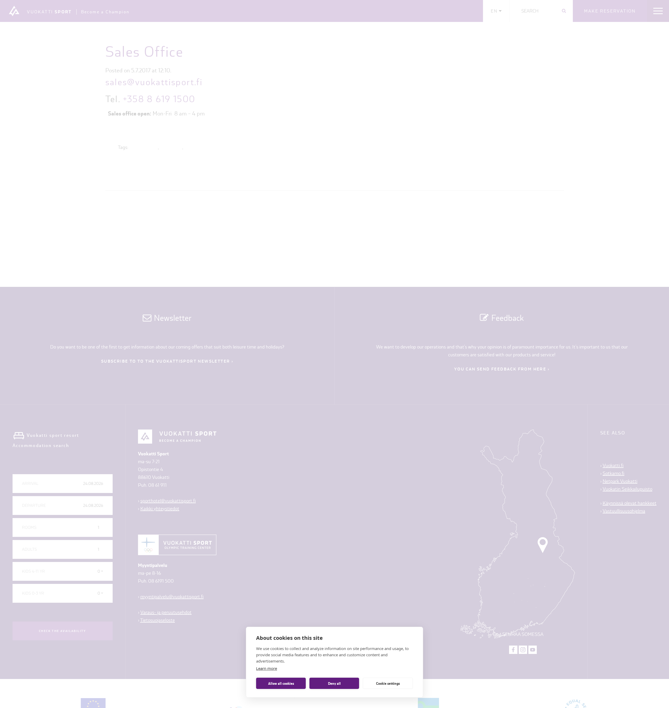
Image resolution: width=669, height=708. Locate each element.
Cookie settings (388, 683)
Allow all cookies (281, 683)
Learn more (266, 668)
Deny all (334, 683)
